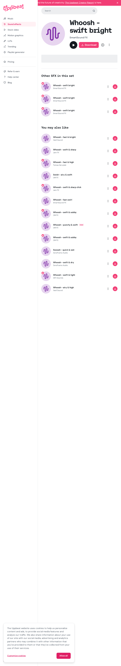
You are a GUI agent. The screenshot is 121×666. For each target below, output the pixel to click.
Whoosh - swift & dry (63, 262)
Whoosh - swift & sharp (64, 149)
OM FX (55, 177)
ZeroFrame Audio (60, 253)
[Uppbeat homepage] (19, 7)
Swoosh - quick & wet (63, 250)
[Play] (73, 45)
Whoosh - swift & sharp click (67, 187)
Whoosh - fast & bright (64, 137)
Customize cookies (16, 655)
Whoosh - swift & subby (64, 212)
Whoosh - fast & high (63, 162)
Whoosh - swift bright (64, 85)
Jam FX (56, 152)
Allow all (63, 655)
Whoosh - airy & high (63, 287)
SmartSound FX (79, 37)
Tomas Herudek (59, 165)
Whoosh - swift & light (64, 275)
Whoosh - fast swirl (62, 199)
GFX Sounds (58, 278)
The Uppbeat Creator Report (79, 2)
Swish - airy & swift (62, 174)
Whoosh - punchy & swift (65, 224)
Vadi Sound (58, 140)
